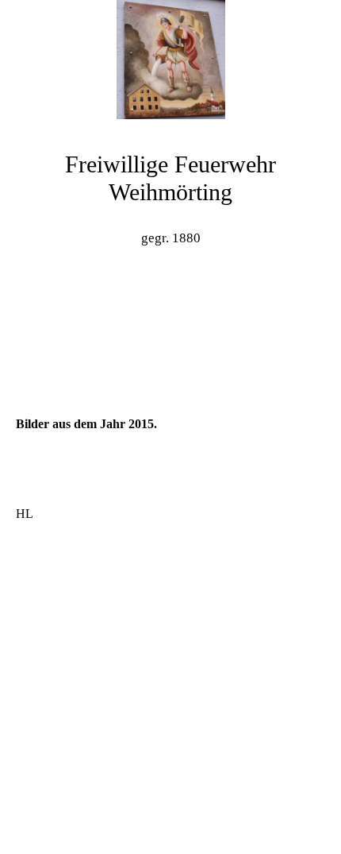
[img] (170, 59)
